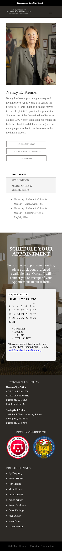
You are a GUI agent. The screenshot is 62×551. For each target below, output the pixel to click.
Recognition (20, 180)
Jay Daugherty (16, 473)
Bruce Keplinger (17, 510)
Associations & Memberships (22, 188)
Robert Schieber (16, 478)
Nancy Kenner (16, 500)
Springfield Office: (16, 410)
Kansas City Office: (16, 387)
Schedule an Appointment (26, 151)
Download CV (26, 158)
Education (19, 174)
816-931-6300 (20, 400)
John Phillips (15, 484)
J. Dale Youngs (16, 526)
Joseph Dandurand (17, 505)
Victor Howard (16, 489)
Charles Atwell (16, 494)
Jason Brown (15, 521)
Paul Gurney (15, 516)
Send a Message (26, 144)
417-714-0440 (20, 423)
